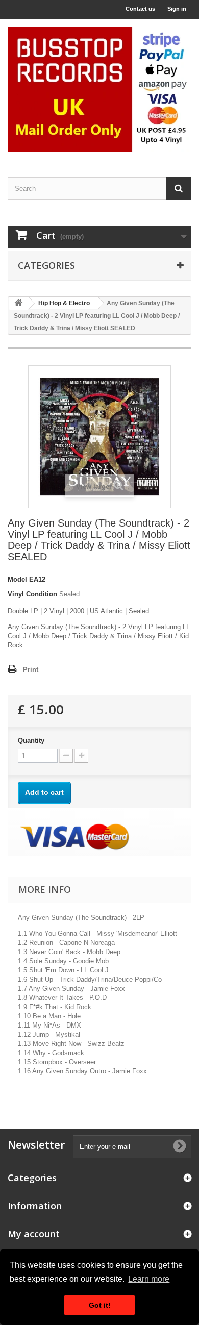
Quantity (31, 740)
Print (30, 669)
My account (34, 1234)
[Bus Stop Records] (99, 89)
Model (17, 579)
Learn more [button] (148, 1278)
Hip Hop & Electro (64, 303)
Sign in (176, 9)
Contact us (140, 9)
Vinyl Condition (32, 594)
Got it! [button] (100, 1305)
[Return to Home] (18, 303)
